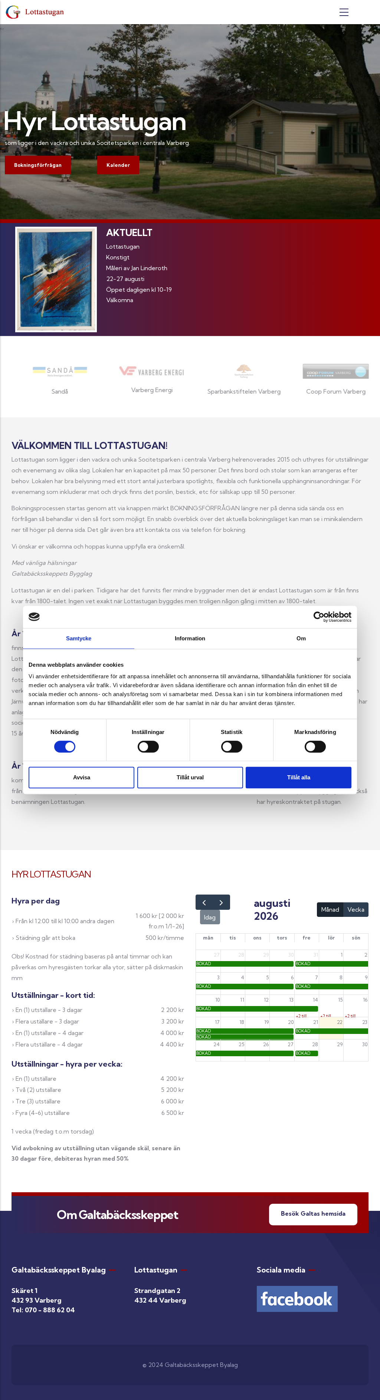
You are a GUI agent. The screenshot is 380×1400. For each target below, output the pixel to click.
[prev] (204, 902)
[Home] (36, 12)
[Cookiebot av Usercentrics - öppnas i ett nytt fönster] (318, 617)
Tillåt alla (298, 777)
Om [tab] (301, 638)
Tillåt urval (190, 777)
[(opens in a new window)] (297, 1291)
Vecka (355, 909)
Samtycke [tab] (79, 638)
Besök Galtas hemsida (313, 1213)
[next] (221, 902)
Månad (330, 909)
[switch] (148, 747)
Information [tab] (190, 638)
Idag (210, 917)
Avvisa (81, 777)
